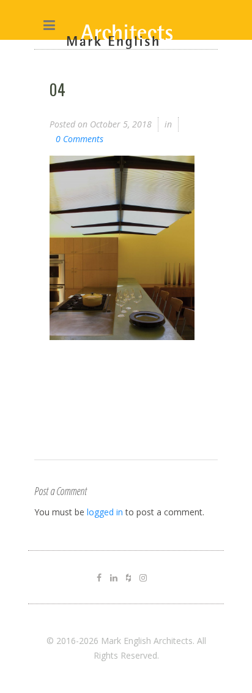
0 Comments (79, 139)
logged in (105, 512)
